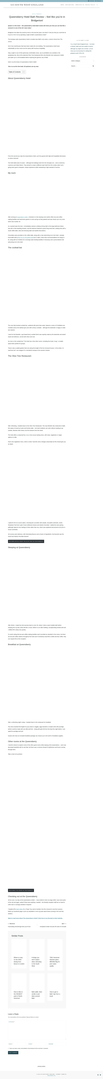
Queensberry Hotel (22, 217)
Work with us (80, 4)
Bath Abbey (19, 909)
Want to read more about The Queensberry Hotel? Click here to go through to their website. (35, 918)
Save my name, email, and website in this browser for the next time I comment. (29, 1048)
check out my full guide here (25, 237)
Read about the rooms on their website (21, 890)
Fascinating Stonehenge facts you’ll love (19, 925)
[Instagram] (100, 1075)
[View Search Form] (97, 5)
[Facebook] (98, 1075)
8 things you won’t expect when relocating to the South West (36, 962)
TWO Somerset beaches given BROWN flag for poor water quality (55, 962)
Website (51, 1044)
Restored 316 (51, 1075)
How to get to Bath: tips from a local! (55, 994)
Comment (12, 1022)
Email (31, 1044)
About (62, 4)
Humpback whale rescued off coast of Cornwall (53, 925)
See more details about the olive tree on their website (26, 541)
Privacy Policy (90, 4)
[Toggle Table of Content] (22, 72)
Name (11, 1044)
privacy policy (41, 1066)
